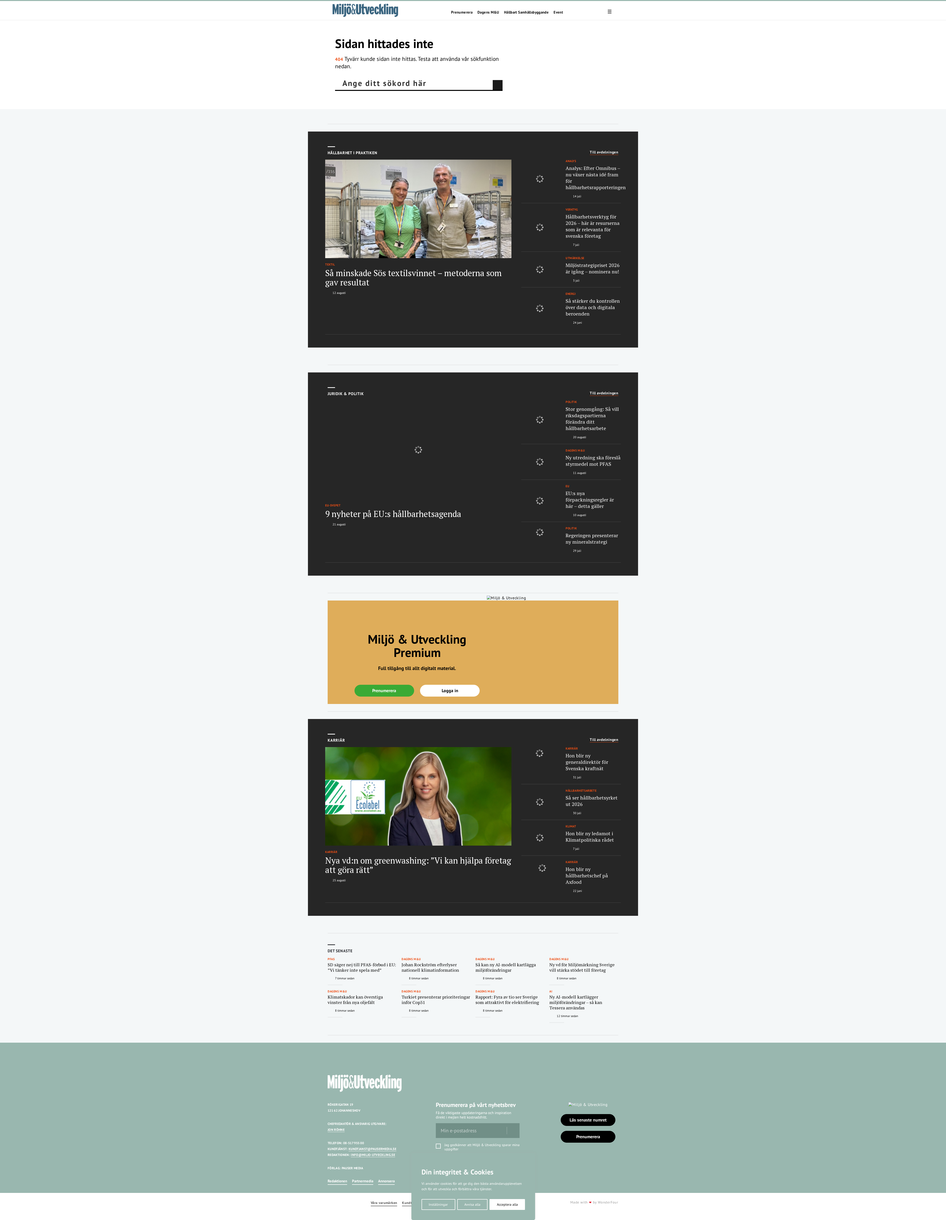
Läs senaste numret (588, 1120)
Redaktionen (337, 1181)
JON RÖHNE (336, 1130)
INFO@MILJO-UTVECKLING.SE (373, 1155)
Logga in (450, 690)
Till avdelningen (604, 152)
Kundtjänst (411, 1203)
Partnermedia (362, 1181)
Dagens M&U (488, 12)
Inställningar (438, 1204)
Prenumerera (462, 12)
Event (558, 12)
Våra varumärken (384, 1203)
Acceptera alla (507, 1204)
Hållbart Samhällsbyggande (526, 12)
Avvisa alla (472, 1204)
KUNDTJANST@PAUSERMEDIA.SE (372, 1149)
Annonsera (386, 1181)
